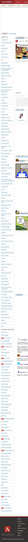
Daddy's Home (5, 117)
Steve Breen (4, 493)
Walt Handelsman (6, 511)
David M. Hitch (5, 381)
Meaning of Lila (5, 205)
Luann (3, 189)
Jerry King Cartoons (7, 184)
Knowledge (20, 530)
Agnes (3, 45)
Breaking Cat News (6, 87)
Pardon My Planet (6, 230)
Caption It (4, 94)
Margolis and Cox (6, 444)
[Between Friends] (17, 212)
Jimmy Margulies (6, 413)
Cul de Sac (4, 109)
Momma (3, 211)
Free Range (4, 156)
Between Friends (6, 76)
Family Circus (5, 140)
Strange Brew (5, 284)
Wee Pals (4, 312)
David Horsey (5, 378)
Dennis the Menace (7, 120)
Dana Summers (5, 367)
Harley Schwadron (6, 404)
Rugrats (3, 261)
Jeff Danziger (5, 407)
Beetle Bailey (5, 73)
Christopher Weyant (7, 361)
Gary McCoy (4, 398)
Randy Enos (4, 482)
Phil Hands (4, 476)
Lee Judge (6, 439)
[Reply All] (17, 160)
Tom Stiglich (6, 508)
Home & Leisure (22, 528)
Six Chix (3, 276)
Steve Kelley (6, 496)
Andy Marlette (5, 341)
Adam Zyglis (4, 335)
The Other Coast (6, 303)
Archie (3, 51)
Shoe (2, 270)
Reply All (3, 250)
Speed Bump (5, 281)
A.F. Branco (4, 332)
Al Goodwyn (6, 338)
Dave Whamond (5, 375)
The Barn (4, 294)
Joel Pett (3, 416)
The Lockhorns (5, 300)
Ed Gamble (4, 390)
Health (18, 5)
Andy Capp (4, 48)
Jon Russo (4, 433)
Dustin (3, 137)
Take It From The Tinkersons (6, 288)
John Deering (7, 430)
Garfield (3, 159)
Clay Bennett (6, 364)
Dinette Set (4, 126)
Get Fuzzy (4, 162)
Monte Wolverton (6, 465)
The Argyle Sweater (7, 291)
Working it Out (5, 317)
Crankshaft (4, 106)
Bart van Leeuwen (6, 344)
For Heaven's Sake (6, 150)
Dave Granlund (5, 372)
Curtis (3, 112)
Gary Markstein (5, 395)
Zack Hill (3, 323)
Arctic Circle (4, 54)
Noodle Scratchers (6, 224)
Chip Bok (3, 355)
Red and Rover (5, 247)
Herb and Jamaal (6, 173)
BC (2, 60)
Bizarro (3, 78)
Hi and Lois (4, 176)
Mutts (3, 218)
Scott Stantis (4, 491)
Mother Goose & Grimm (6, 214)
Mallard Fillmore (6, 195)
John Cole (4, 424)
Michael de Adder (6, 453)
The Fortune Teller (6, 297)
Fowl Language (5, 153)
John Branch (4, 421)
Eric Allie (3, 393)
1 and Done (4, 40)
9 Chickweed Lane (6, 43)
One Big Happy (5, 227)
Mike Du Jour (5, 208)
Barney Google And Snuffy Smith (6, 69)
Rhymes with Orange (7, 253)
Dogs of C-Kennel (6, 132)
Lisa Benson (4, 442)
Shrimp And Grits (6, 273)
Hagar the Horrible (6, 168)
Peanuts (3, 232)
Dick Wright (4, 384)
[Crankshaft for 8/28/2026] (17, 41)
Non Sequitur (5, 221)
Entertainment (11, 5)
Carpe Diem (4, 97)
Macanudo (4, 192)
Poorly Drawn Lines (7, 241)
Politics (19, 533)
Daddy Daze (4, 114)
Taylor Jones (4, 502)
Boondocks (4, 84)
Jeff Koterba (4, 410)
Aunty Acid (4, 57)
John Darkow (5, 427)
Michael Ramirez (8, 450)
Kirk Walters (4, 436)
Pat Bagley (4, 468)
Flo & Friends (5, 143)
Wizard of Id (4, 314)
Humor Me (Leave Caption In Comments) (7, 180)
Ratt (2, 485)
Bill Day (3, 349)
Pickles (3, 238)
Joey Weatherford (8, 419)
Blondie (3, 81)
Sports (19, 535)
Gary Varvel (4, 401)
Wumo (3, 320)
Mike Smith (4, 462)
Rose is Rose (4, 255)
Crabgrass (4, 103)
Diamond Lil (4, 123)
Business (3, 5)
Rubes (3, 258)
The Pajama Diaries (7, 306)
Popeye (3, 244)
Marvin (3, 198)
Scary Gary (4, 267)
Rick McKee (4, 488)
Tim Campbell (5, 505)
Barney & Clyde (5, 66)
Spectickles (4, 278)
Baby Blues (4, 63)
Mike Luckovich (5, 459)
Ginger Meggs (5, 165)
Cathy (3, 100)
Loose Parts (4, 186)
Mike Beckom (5, 456)
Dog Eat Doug (5, 129)
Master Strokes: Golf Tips (7, 201)
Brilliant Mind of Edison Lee (6, 91)
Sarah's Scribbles (6, 264)
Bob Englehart (5, 352)
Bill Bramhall (7, 347)
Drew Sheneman (6, 387)
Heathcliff (4, 171)
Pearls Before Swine (7, 235)
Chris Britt (6, 358)
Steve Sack (4, 499)
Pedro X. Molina (5, 470)
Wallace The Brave (6, 309)
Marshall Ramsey (6, 447)
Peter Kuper (4, 473)
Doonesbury (4, 135)
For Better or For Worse (6, 147)
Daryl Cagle (4, 370)
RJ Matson (4, 479)
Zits (2, 326)
